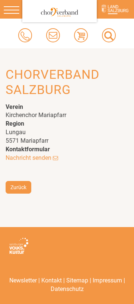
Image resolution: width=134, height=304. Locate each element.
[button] (109, 35)
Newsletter (23, 280)
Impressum (107, 280)
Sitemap (77, 280)
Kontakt (51, 280)
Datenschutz (67, 288)
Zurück (18, 187)
